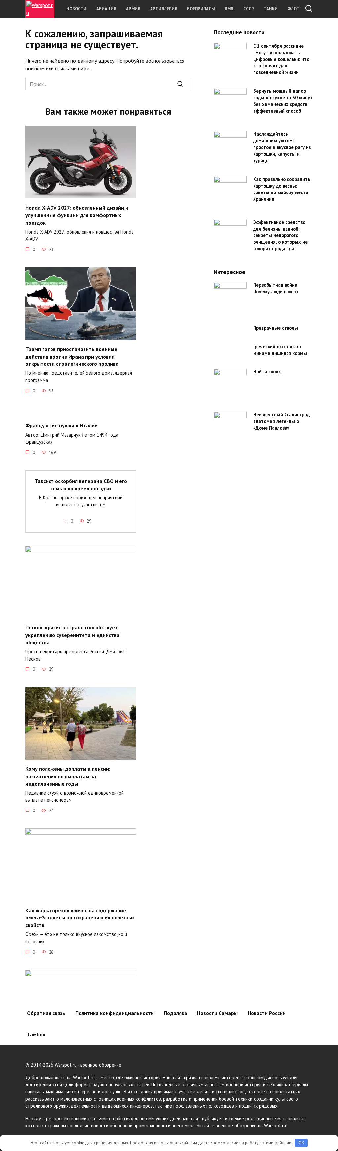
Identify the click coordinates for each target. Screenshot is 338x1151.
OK (301, 1143)
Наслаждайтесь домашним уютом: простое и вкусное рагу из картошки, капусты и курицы (282, 147)
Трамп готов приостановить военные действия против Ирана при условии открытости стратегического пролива (71, 356)
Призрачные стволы (275, 328)
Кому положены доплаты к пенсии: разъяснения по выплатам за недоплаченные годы (67, 776)
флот (293, 9)
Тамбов (36, 1034)
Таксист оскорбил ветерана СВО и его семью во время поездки (81, 484)
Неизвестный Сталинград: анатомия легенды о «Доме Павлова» (282, 421)
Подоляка (175, 1013)
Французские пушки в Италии (61, 425)
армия (133, 9)
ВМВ (229, 9)
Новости (76, 9)
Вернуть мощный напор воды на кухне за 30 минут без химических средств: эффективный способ (283, 101)
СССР (248, 9)
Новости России (267, 1013)
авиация (106, 9)
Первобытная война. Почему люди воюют (276, 288)
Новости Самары (217, 1013)
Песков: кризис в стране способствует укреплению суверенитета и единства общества (72, 635)
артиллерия (163, 9)
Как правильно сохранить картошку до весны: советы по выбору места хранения (281, 189)
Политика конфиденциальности (114, 1013)
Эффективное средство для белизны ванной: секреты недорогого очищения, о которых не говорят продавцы (280, 235)
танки (271, 9)
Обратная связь (46, 1013)
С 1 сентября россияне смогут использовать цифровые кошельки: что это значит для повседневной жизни (281, 59)
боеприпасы (201, 9)
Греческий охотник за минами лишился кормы (280, 349)
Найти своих (267, 372)
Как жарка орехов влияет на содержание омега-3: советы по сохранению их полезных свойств (80, 917)
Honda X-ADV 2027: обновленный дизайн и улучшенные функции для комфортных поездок (76, 215)
